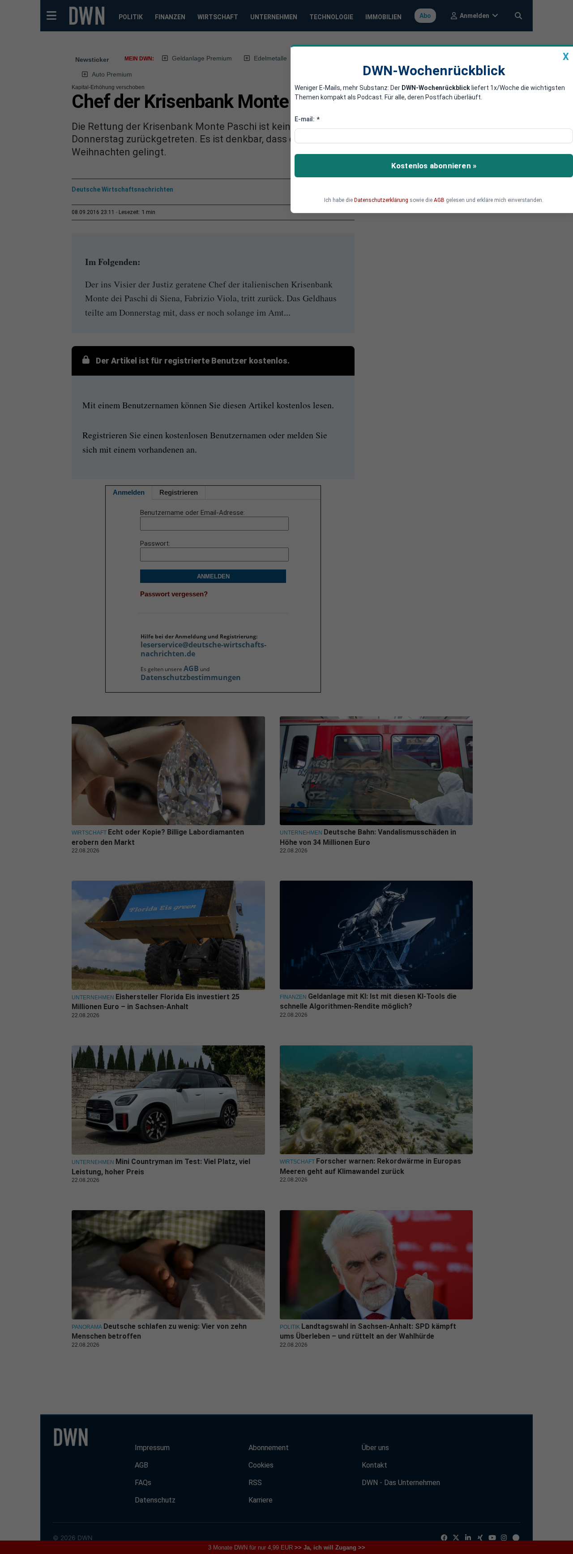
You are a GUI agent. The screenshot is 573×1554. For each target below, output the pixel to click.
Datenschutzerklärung (381, 200)
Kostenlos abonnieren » (433, 165)
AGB (439, 200)
